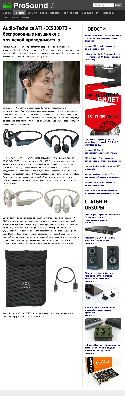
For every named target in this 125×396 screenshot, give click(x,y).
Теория (15, 17)
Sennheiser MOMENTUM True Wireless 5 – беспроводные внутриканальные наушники (103, 38)
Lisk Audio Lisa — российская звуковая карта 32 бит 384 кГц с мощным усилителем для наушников (102, 348)
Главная (6, 12)
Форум (25, 17)
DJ (97, 12)
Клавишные (87, 12)
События (32, 12)
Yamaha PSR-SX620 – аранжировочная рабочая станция (101, 151)
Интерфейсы (71, 12)
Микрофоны (108, 12)
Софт (5, 17)
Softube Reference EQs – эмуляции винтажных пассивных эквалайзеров (102, 191)
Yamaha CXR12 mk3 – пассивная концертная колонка (100, 47)
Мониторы (55, 12)
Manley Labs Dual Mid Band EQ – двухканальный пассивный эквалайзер (102, 175)
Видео (43, 12)
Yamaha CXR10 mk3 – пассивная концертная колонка (100, 183)
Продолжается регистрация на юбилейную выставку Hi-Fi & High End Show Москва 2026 (102, 142)
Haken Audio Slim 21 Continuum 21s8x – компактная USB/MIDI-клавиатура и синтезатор (102, 57)
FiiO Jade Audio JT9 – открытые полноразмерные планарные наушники (103, 159)
